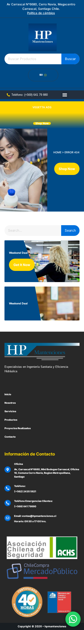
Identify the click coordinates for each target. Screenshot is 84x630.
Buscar (70, 59)
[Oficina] (7, 469)
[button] (65, 94)
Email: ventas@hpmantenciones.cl (35, 516)
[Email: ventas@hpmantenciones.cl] (7, 518)
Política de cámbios (41, 13)
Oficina (18, 464)
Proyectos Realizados (17, 428)
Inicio (7, 394)
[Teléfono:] (7, 488)
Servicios (10, 411)
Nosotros (10, 402)
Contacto (10, 436)
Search (70, 230)
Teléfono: (20, 486)
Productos (10, 419)
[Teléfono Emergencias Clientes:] (7, 503)
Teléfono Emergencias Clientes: (33, 501)
